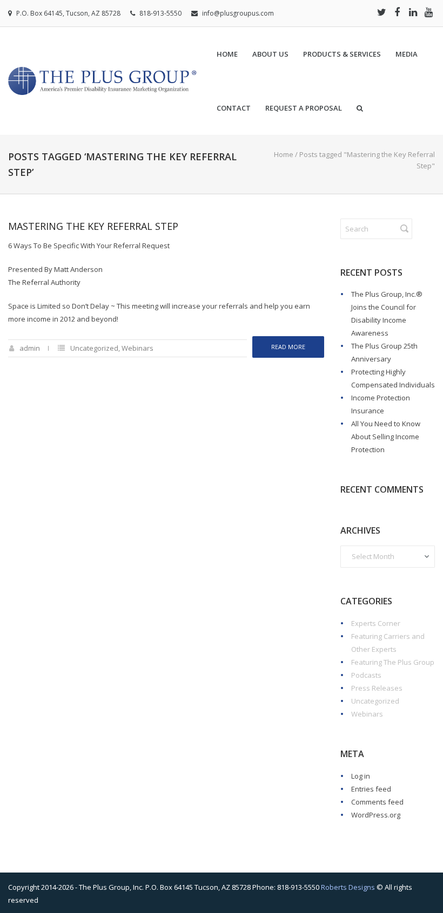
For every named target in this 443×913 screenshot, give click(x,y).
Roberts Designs (348, 887)
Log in (360, 776)
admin (29, 348)
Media (406, 54)
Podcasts (366, 675)
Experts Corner (375, 623)
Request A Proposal (303, 108)
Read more (288, 347)
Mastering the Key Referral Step (93, 226)
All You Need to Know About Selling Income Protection (385, 436)
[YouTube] (428, 11)
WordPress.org (375, 815)
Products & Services (342, 54)
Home (227, 54)
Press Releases (376, 688)
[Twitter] (381, 11)
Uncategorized (94, 348)
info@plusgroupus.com (238, 13)
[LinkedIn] (412, 11)
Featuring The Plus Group (392, 662)
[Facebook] (397, 11)
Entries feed (371, 789)
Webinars (137, 348)
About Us (270, 54)
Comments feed (377, 802)
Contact (234, 108)
